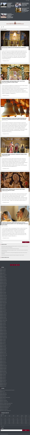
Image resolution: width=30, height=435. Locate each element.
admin (7, 83)
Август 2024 (3, 304)
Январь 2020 (3, 384)
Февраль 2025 (3, 295)
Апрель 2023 (3, 327)
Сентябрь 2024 (3, 302)
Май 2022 (2, 343)
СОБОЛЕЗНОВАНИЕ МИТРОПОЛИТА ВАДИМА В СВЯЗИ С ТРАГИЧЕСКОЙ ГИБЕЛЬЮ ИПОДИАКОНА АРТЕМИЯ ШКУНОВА (14, 251)
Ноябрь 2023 (3, 317)
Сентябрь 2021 (3, 355)
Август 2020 (3, 374)
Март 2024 (2, 311)
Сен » (3, 426)
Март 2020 (2, 381)
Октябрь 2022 (3, 336)
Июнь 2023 (2, 324)
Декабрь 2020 (3, 368)
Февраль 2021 (3, 365)
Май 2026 (2, 273)
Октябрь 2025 (3, 283)
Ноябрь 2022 (3, 334)
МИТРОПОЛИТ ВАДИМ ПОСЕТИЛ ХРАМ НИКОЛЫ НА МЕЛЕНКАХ (14, 47)
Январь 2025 (3, 296)
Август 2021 (3, 356)
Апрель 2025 (3, 292)
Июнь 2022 (2, 342)
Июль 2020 (2, 375)
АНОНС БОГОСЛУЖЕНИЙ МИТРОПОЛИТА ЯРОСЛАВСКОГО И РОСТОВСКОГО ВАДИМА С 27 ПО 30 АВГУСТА (25, 10)
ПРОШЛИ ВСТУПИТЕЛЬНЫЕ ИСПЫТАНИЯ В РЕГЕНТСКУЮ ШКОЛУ (10, 248)
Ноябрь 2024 (3, 299)
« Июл (1, 426)
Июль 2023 (2, 323)
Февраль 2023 (3, 330)
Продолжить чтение (6, 60)
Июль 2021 (2, 358)
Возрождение (3, 394)
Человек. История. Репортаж (5, 410)
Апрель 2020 (3, 380)
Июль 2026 (2, 270)
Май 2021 (2, 361)
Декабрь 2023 (3, 315)
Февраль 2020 (3, 383)
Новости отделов (3, 401)
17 (1, 421)
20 (13, 421)
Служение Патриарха (4, 407)
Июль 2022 (2, 340)
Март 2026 (2, 276)
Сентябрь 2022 (3, 337)
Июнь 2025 (2, 289)
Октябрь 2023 (3, 318)
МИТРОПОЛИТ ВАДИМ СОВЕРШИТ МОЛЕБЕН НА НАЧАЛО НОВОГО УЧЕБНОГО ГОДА (25, 4)
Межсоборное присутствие (5, 397)
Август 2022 (3, 339)
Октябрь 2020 (3, 371)
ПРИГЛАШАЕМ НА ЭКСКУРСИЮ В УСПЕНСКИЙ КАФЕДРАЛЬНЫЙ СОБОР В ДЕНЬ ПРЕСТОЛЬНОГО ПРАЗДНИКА (10, 5)
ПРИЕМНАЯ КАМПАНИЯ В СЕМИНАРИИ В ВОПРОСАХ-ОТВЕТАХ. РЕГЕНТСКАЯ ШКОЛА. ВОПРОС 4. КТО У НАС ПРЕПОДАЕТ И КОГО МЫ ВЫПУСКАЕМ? (15, 223)
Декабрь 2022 (3, 333)
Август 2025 (3, 286)
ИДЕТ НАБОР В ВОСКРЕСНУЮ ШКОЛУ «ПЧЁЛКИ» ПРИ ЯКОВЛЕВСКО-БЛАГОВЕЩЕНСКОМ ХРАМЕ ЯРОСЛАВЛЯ (10, 15)
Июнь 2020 (2, 377)
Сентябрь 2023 (3, 320)
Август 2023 (3, 321)
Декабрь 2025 (3, 280)
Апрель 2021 (3, 362)
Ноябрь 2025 (3, 282)
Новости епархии (3, 400)
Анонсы (2, 391)
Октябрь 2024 (3, 301)
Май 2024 (2, 308)
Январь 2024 (3, 314)
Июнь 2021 (2, 359)
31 (1, 424)
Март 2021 (2, 364)
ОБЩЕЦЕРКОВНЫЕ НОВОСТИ (5, 404)
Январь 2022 (3, 349)
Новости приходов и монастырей (5, 403)
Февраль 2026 (3, 277)
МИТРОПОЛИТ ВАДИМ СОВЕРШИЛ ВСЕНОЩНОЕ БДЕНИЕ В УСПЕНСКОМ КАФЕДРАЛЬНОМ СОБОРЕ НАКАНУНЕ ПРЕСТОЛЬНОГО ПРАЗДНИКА (14, 247)
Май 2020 (2, 378)
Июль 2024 (2, 305)
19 (9, 421)
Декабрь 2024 (3, 298)
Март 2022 (2, 346)
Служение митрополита (4, 406)
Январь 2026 (3, 279)
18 (5, 421)
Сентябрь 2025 (3, 285)
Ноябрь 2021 (3, 352)
